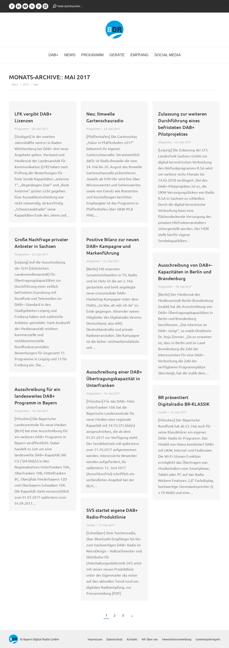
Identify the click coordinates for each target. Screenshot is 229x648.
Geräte (162, 412)
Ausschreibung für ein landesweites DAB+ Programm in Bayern (37, 396)
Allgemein (165, 142)
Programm (22, 129)
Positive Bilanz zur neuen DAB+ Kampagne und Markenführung (112, 246)
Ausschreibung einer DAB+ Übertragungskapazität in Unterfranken (114, 378)
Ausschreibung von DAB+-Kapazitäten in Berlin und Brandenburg (185, 271)
